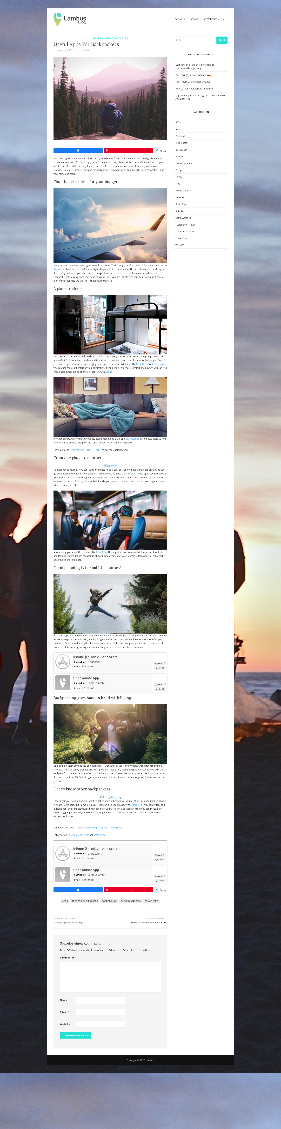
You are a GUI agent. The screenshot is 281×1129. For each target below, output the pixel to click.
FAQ (177, 183)
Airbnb (108, 371)
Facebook (73, 834)
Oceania (179, 197)
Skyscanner (59, 269)
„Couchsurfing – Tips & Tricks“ (85, 449)
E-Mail (64, 1012)
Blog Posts (181, 142)
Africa (178, 122)
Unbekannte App (86, 678)
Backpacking (102, 38)
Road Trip (180, 204)
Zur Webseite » (210, 19)
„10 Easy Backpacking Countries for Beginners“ (99, 827)
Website (65, 1023)
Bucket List (181, 149)
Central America (183, 163)
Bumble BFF (137, 804)
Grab (132, 473)
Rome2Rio (101, 552)
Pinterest (84, 834)
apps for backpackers (85, 901)
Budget (179, 156)
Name (64, 1000)
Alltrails (152, 773)
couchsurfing (132, 438)
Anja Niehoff (64, 50)
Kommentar (68, 957)
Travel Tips (120, 38)
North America (183, 190)
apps (65, 901)
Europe (179, 170)
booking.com (159, 364)
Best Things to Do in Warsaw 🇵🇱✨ (194, 74)
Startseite (179, 19)
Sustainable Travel (185, 224)
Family (178, 176)
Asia (177, 129)
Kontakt (193, 19)
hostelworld (142, 364)
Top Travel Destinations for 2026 (192, 81)
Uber (124, 473)
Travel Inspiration (184, 231)
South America (183, 217)
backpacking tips (130, 901)
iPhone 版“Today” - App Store (95, 657)
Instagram (99, 834)
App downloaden (160, 663)
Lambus (150, 1060)
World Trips (181, 245)
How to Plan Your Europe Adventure (194, 88)
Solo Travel (181, 211)
